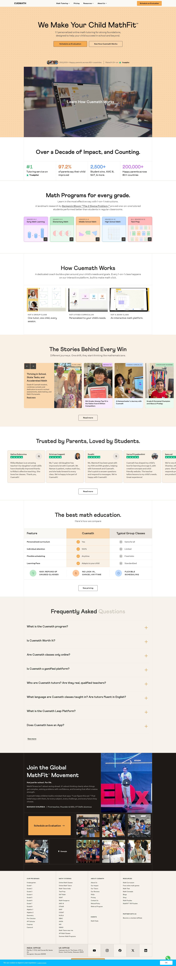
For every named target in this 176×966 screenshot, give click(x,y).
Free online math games (131, 886)
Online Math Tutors (65, 886)
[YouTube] (94, 950)
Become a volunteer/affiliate (132, 918)
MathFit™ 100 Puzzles (130, 903)
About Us (94, 883)
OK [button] (166, 963)
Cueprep (30, 924)
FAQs (92, 895)
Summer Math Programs (67, 936)
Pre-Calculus (31, 918)
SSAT (61, 898)
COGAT (61, 912)
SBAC (61, 918)
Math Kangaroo (64, 901)
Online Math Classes (66, 883)
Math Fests (94, 921)
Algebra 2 (30, 912)
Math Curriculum (128, 883)
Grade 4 (29, 895)
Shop (124, 898)
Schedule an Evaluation (149, 3)
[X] (132, 950)
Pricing (76, 3)
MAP (60, 909)
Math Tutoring (62, 3)
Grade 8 (29, 906)
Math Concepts (128, 892)
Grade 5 (29, 898)
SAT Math (62, 895)
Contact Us (94, 901)
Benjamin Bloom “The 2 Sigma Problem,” (86, 206)
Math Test (126, 889)
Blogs (125, 895)
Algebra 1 (30, 909)
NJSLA (61, 915)
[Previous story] (27, 366)
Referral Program (97, 906)
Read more (31, 397)
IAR (60, 924)
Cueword (30, 927)
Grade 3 (29, 892)
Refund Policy (95, 903)
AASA (61, 921)
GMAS (61, 927)
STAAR (61, 906)
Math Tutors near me (66, 930)
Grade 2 (29, 889)
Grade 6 (29, 901)
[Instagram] (107, 950)
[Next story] (33, 366)
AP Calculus (31, 921)
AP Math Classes (64, 933)
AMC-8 (61, 903)
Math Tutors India (65, 889)
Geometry (30, 915)
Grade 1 (29, 886)
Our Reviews (95, 892)
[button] (88, 102)
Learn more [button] (41, 963)
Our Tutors (94, 889)
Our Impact (94, 886)
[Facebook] (120, 950)
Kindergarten (31, 883)
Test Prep (62, 892)
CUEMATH (20, 3)
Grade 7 (29, 903)
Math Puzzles (127, 901)
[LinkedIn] (145, 950)
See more (32, 739)
